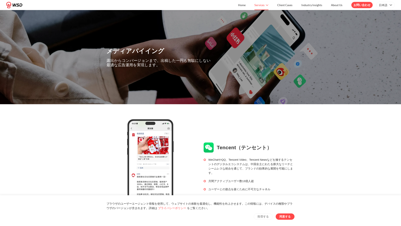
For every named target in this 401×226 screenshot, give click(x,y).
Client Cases (284, 5)
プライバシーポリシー (172, 208)
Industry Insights (311, 5)
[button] (261, 5)
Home (242, 5)
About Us (336, 5)
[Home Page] (14, 5)
